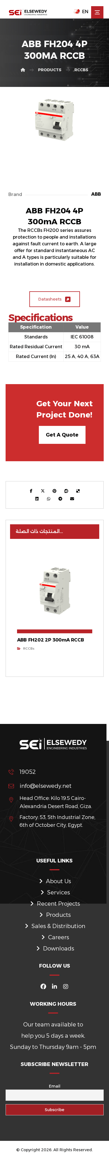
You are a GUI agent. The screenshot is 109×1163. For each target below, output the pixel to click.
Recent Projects (58, 903)
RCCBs (28, 648)
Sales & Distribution (58, 926)
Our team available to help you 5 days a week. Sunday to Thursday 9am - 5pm (53, 1035)
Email (54, 1086)
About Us (58, 881)
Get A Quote (62, 435)
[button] (97, 12)
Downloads (58, 948)
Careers (58, 937)
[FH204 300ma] (55, 121)
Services (58, 892)
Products (58, 915)
